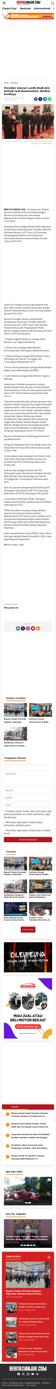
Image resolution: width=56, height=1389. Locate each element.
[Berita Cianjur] (28, 2)
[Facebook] (18, 628)
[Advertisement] (28, 49)
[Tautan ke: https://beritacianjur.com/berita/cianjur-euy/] (49, 1257)
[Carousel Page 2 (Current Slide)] (29, 1202)
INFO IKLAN (31, 1385)
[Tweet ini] (40, 99)
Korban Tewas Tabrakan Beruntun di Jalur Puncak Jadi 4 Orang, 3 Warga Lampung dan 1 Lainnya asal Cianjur (40, 919)
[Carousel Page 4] (31, 1245)
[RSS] (38, 628)
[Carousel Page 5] (34, 1245)
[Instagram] (28, 628)
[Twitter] (23, 628)
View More (28, 929)
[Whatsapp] (49, 99)
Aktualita (7, 100)
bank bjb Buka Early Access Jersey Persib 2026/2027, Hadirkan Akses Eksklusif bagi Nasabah (14, 919)
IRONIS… (10, 1199)
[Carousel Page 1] (26, 1202)
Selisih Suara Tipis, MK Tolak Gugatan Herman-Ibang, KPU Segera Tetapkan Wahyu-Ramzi (27, 1238)
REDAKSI (46, 1383)
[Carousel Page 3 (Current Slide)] (28, 1245)
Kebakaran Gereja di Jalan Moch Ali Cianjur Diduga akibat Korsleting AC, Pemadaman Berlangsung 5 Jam (14, 744)
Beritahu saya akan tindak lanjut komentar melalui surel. (23, 824)
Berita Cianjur (18, 1383)
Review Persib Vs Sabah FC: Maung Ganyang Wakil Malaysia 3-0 (27, 1157)
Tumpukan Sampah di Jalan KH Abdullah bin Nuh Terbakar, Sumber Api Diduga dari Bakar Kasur (30, 1136)
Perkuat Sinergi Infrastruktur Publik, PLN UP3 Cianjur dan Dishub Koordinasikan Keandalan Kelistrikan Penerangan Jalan (39, 721)
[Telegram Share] (45, 99)
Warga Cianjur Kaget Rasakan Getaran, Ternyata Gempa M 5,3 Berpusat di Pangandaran (29, 1115)
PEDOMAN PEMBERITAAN (13, 1385)
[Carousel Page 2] (25, 1245)
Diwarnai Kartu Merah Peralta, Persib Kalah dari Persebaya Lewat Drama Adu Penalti (30, 1125)
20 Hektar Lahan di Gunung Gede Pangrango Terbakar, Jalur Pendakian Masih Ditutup (29, 1147)
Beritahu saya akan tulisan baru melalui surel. (27, 832)
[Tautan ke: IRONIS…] (28, 1191)
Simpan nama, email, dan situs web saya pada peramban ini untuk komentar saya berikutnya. (28, 814)
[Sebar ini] (36, 99)
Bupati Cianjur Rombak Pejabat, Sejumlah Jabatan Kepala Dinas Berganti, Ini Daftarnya (15, 721)
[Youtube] (33, 628)
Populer (15, 1107)
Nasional (14, 100)
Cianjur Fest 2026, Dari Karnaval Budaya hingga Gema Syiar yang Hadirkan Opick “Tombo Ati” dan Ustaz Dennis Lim (40, 896)
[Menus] (4, 3)
